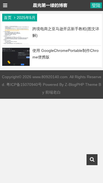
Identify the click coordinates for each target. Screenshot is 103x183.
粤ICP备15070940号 (24, 84)
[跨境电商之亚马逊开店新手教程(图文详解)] (16, 43)
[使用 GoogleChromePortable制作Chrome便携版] (16, 64)
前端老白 (53, 92)
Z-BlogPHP (74, 84)
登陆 (96, 5)
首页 (8, 17)
